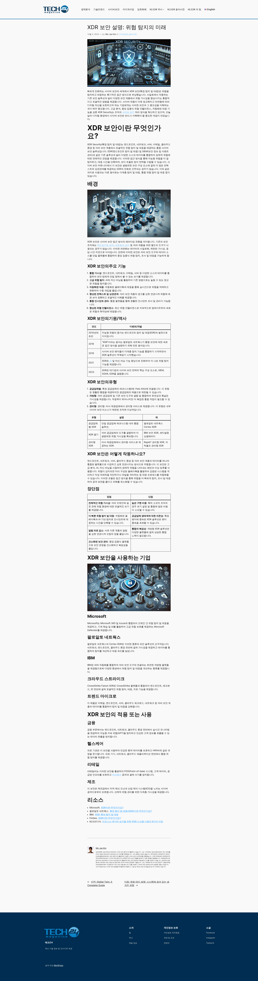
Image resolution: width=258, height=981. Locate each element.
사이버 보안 (128, 112)
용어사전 (133, 34)
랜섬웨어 (116, 774)
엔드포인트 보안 (105, 245)
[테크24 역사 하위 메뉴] (163, 9)
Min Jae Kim (110, 34)
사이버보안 (123, 34)
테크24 (49, 942)
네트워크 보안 (122, 245)
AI (111, 361)
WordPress (58, 965)
